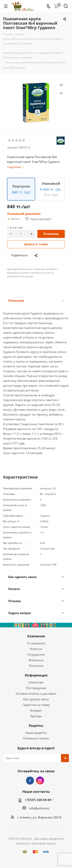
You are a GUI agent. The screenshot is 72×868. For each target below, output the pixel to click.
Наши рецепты (36, 733)
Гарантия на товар (36, 705)
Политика (36, 666)
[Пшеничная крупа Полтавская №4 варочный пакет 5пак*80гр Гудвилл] (36, 102)
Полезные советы (36, 738)
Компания (36, 636)
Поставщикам (36, 688)
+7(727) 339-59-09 (38, 800)
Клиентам (36, 682)
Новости (36, 649)
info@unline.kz (39, 808)
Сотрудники (36, 654)
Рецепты (36, 725)
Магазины (36, 660)
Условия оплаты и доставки (36, 694)
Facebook (30, 781)
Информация (36, 675)
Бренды (36, 716)
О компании (36, 643)
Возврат (36, 710)
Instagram (40, 781)
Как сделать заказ (36, 699)
